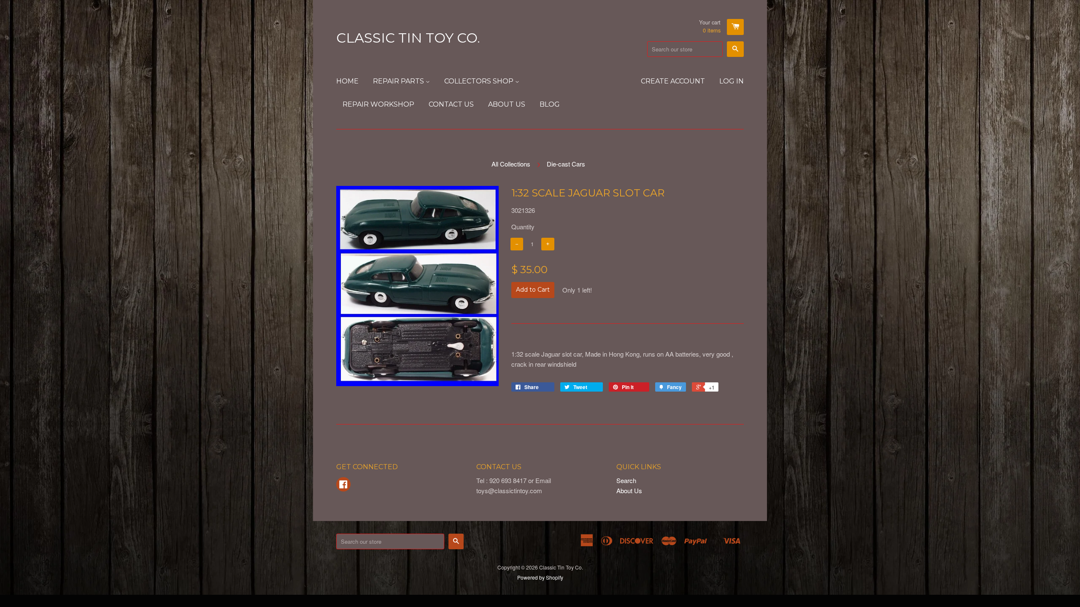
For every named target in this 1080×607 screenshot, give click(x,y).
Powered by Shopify (540, 577)
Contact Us (451, 104)
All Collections (510, 163)
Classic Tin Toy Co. (408, 38)
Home (347, 81)
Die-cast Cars (566, 163)
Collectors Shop (479, 81)
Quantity (523, 226)
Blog (550, 104)
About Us (506, 104)
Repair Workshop (378, 104)
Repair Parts (399, 81)
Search (626, 480)
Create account (673, 81)
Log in (731, 81)
